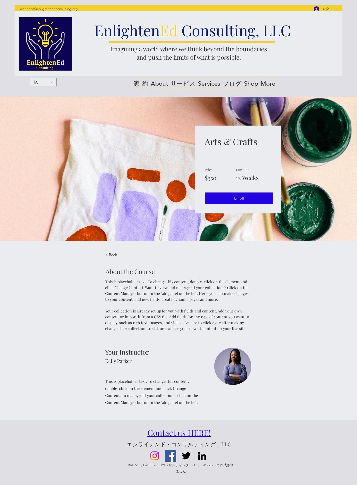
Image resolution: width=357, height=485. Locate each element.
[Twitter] (186, 456)
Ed (169, 30)
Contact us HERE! (179, 432)
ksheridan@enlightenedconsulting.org (48, 9)
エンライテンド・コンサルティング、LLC (179, 444)
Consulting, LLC (234, 30)
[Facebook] (170, 456)
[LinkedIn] (202, 456)
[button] (239, 198)
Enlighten (127, 30)
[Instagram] (155, 456)
